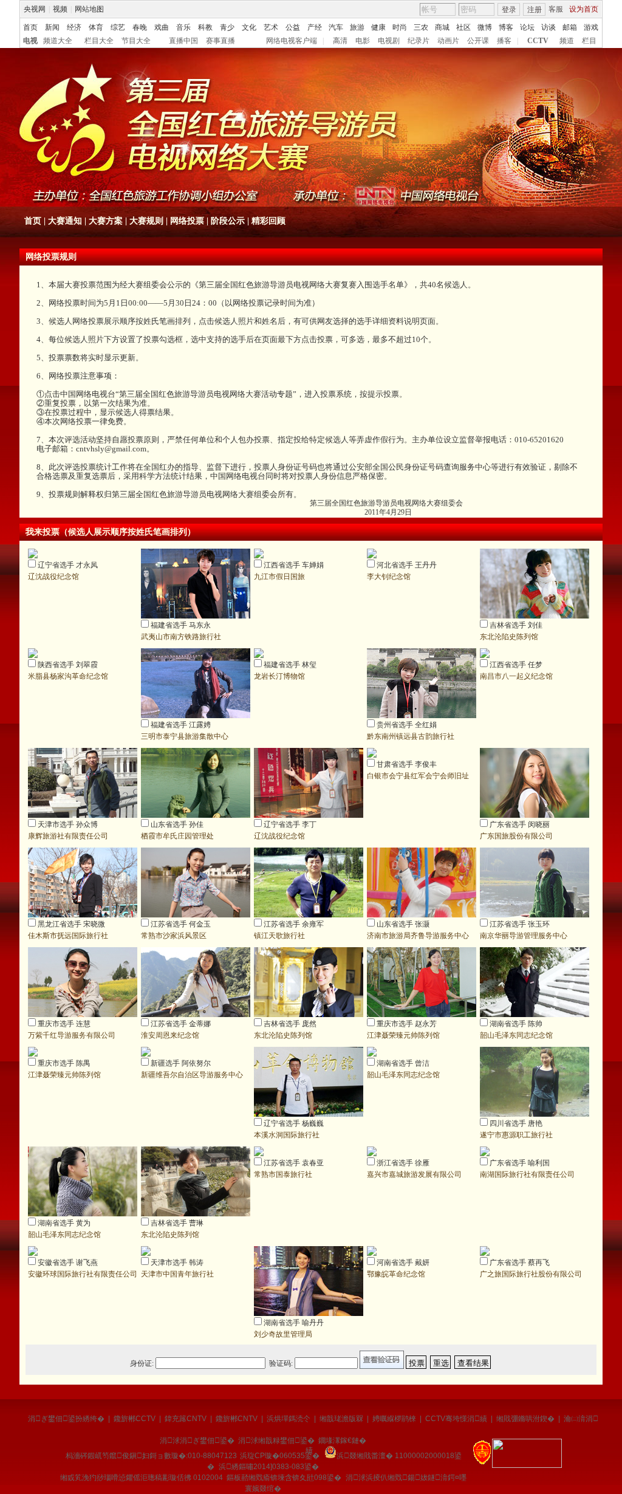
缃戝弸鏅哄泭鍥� (525, 1418)
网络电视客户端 (291, 40)
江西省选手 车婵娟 (294, 565)
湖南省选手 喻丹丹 (294, 1322)
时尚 (399, 27)
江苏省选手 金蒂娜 (181, 1023)
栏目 (589, 40)
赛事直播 (220, 40)
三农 (421, 27)
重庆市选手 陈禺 (64, 1063)
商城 (442, 27)
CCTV (538, 40)
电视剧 (389, 40)
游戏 (591, 27)
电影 (362, 40)
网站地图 (89, 9)
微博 (484, 27)
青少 (227, 27)
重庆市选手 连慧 (64, 1023)
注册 (534, 9)
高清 (340, 40)
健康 (378, 27)
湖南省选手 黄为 (64, 1223)
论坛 (527, 27)
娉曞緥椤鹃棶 (394, 1418)
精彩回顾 (268, 220)
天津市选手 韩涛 (177, 1262)
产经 (314, 27)
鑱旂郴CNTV (237, 1418)
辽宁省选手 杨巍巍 (294, 1123)
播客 (504, 40)
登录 (509, 9)
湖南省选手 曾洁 (403, 1063)
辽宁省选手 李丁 (290, 824)
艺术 (271, 27)
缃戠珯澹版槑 (341, 1418)
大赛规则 (146, 220)
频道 (566, 40)
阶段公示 (228, 220)
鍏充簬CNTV (186, 1418)
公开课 (478, 40)
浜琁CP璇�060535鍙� (280, 1455)
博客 (506, 27)
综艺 (118, 27)
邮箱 (569, 27)
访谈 (548, 27)
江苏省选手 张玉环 (520, 924)
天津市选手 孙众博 (68, 824)
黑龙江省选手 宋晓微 (71, 924)
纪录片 (418, 40)
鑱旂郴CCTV (135, 1418)
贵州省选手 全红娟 (407, 725)
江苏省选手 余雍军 (294, 924)
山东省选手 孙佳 (177, 824)
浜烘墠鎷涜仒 (288, 1418)
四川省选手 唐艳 (516, 1123)
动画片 (448, 40)
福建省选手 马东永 (181, 625)
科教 (205, 27)
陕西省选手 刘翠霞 (68, 664)
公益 (292, 27)
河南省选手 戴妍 (403, 1262)
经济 (74, 27)
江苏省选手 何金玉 (181, 924)
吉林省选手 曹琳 (177, 1223)
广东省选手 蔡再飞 (520, 1262)
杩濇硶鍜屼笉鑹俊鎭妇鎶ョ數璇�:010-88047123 (151, 1455)
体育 (96, 27)
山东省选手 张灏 (403, 924)
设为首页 (583, 9)
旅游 (357, 27)
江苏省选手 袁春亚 (294, 1163)
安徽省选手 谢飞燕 (68, 1262)
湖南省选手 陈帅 (516, 1023)
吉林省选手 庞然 (290, 1023)
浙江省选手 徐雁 (403, 1163)
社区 (463, 27)
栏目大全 (99, 40)
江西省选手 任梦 (516, 664)
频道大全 (57, 40)
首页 (30, 27)
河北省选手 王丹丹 (407, 565)
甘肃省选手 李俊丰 (407, 764)
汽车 (336, 27)
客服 (556, 9)
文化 (249, 27)
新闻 (52, 27)
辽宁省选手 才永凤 (68, 565)
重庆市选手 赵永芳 (407, 1023)
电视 (30, 40)
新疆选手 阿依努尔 (181, 1063)
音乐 (183, 27)
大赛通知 (65, 220)
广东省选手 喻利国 (520, 1163)
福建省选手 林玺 (290, 664)
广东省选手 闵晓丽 (520, 824)
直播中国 (183, 40)
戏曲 (161, 27)
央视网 (35, 9)
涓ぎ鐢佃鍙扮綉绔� (66, 1418)
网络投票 (187, 220)
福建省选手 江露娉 (181, 725)
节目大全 (136, 40)
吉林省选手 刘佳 (516, 625)
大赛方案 (106, 220)
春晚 (139, 27)
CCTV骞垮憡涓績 (456, 1418)
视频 (60, 9)
